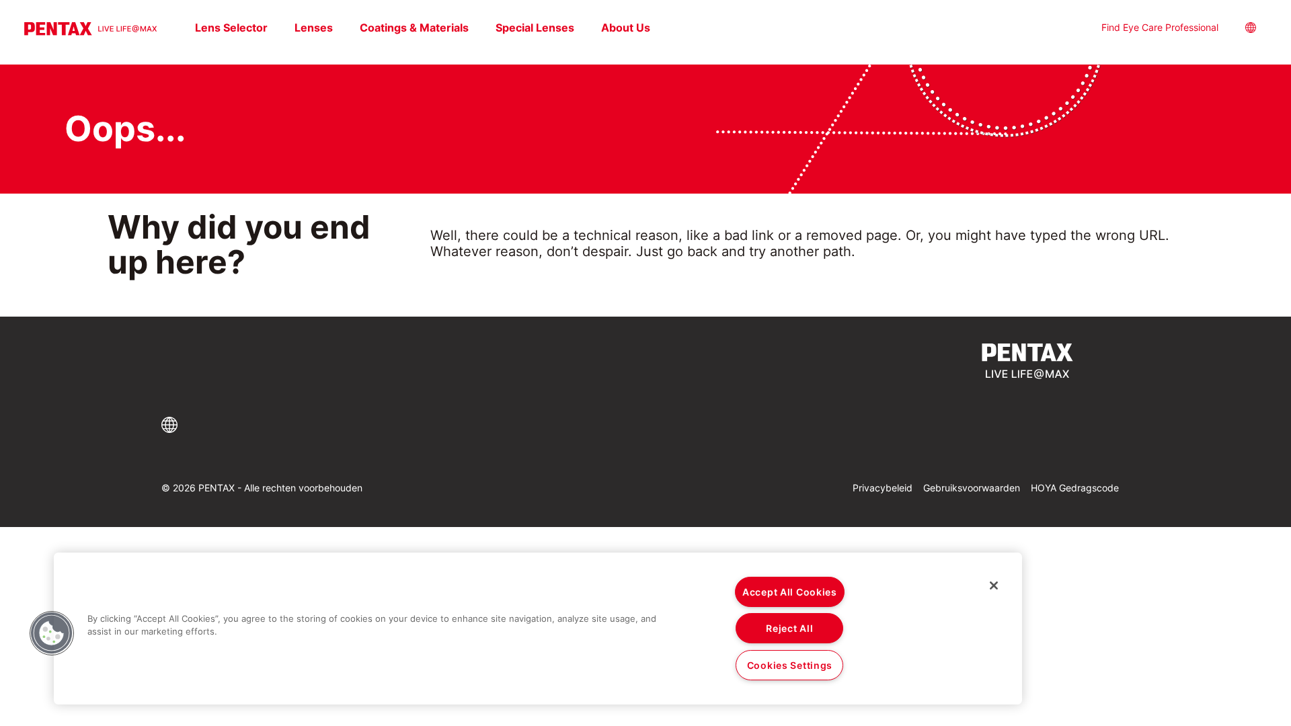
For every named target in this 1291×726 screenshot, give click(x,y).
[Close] (994, 585)
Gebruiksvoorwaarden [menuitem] (971, 487)
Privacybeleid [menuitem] (882, 487)
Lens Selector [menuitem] (231, 27)
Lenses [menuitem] (314, 27)
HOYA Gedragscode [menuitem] (1075, 487)
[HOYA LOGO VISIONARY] (90, 29)
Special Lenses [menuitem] (535, 27)
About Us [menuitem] (625, 27)
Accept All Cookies (789, 592)
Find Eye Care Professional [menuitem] (1159, 27)
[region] (538, 628)
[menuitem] (1261, 29)
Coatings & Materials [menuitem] (414, 27)
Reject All (789, 628)
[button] (171, 425)
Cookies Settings (790, 665)
